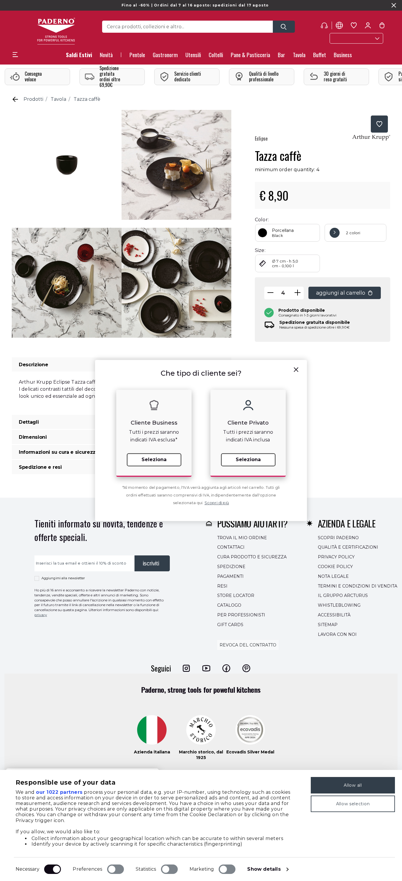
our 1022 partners (59, 792)
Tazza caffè (87, 99)
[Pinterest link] (246, 668)
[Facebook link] (226, 668)
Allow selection (353, 803)
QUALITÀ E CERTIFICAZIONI (348, 547)
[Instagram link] (186, 668)
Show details (263, 869)
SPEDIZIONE (231, 566)
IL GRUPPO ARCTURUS (343, 595)
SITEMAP (328, 624)
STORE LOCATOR (235, 595)
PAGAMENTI (230, 576)
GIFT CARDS (230, 624)
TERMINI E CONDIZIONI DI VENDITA (357, 586)
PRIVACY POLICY (336, 557)
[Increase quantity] (297, 293)
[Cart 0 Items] (382, 26)
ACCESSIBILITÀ (334, 615)
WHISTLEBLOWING (339, 605)
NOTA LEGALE (333, 576)
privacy (40, 615)
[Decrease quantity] (270, 293)
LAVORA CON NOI (337, 634)
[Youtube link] (206, 668)
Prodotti (33, 99)
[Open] (284, 27)
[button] (106, 56)
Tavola (58, 99)
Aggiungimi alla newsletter (63, 578)
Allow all (353, 785)
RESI (222, 586)
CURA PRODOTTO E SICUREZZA (252, 557)
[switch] (115, 869)
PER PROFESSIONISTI (241, 615)
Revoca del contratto (248, 645)
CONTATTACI (231, 547)
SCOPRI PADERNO (338, 537)
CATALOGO (229, 605)
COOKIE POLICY (335, 566)
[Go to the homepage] (56, 31)
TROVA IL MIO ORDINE (242, 537)
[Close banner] (393, 5)
